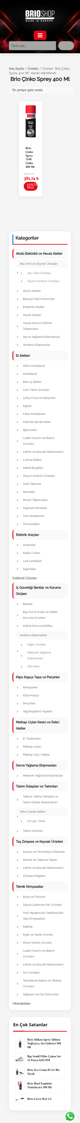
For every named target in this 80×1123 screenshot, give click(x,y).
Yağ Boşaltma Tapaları (37, 711)
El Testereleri (32, 738)
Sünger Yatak (36, 821)
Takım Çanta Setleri (33, 811)
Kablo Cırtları (31, 553)
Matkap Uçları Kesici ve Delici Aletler (37, 725)
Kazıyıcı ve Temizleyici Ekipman (44, 851)
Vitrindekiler (21, 1003)
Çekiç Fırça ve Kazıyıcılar (39, 398)
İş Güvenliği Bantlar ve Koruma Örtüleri (38, 591)
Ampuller (29, 545)
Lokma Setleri (32, 459)
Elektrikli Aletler (34, 307)
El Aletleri (23, 355)
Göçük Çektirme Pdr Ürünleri (42, 904)
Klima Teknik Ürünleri (37, 942)
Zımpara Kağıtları (34, 875)
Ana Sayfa (16, 68)
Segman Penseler (35, 508)
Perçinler (29, 703)
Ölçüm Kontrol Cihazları (43, 281)
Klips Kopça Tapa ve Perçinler (38, 677)
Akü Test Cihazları (39, 273)
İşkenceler (30, 430)
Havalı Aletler (32, 315)
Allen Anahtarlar (34, 365)
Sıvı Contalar (31, 972)
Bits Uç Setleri (32, 381)
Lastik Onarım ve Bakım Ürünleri (38, 440)
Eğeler (27, 406)
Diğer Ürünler (36, 644)
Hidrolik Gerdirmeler (37, 422)
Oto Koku (33, 666)
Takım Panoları (33, 830)
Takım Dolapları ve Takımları (37, 786)
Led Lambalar (32, 561)
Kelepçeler (30, 687)
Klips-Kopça (31, 695)
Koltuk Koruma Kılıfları (38, 625)
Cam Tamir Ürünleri (36, 389)
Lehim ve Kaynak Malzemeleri (43, 451)
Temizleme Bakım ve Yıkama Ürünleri (42, 983)
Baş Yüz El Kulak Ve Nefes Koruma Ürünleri (40, 614)
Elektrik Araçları (27, 535)
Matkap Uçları (32, 746)
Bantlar (28, 604)
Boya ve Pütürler (34, 896)
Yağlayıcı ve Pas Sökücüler (41, 994)
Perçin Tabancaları (35, 500)
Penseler (29, 492)
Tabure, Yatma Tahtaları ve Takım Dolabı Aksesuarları (40, 799)
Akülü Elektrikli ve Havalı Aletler (39, 253)
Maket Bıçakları (33, 467)
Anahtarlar (30, 373)
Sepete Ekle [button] (32, 186)
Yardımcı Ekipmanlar (36, 344)
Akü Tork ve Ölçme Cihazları (39, 263)
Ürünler (33, 68)
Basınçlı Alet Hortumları (39, 299)
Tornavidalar (31, 524)
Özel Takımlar (32, 484)
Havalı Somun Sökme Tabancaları (37, 325)
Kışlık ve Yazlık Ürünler (38, 934)
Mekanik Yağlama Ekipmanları (39, 655)
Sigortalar (29, 569)
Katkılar (28, 926)
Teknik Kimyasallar (29, 886)
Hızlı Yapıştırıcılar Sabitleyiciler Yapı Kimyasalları (43, 915)
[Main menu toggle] (40, 35)
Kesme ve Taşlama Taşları (40, 859)
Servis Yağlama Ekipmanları (41, 336)
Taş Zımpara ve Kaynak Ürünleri (39, 841)
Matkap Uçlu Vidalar (36, 754)
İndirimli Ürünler (24, 578)
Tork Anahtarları (33, 516)
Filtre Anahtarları (34, 414)
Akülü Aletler (32, 291)
